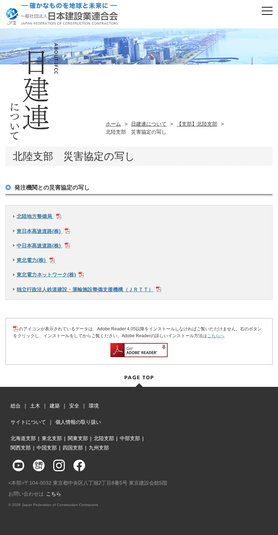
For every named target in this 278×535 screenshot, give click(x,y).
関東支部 (78, 438)
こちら (53, 494)
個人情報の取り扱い (78, 422)
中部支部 (130, 438)
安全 (74, 406)
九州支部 (99, 448)
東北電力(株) (32, 260)
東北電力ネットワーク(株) (46, 274)
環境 (94, 406)
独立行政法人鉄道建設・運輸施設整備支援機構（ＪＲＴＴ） (85, 289)
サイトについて (28, 422)
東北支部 (52, 438)
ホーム (113, 124)
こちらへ (215, 335)
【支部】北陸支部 (197, 124)
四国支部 (73, 448)
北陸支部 (104, 438)
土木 (35, 406)
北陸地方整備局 (35, 216)
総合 (15, 406)
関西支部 (20, 448)
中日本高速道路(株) (39, 245)
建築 (55, 406)
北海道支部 (23, 438)
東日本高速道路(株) (39, 231)
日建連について (149, 124)
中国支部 (47, 448)
